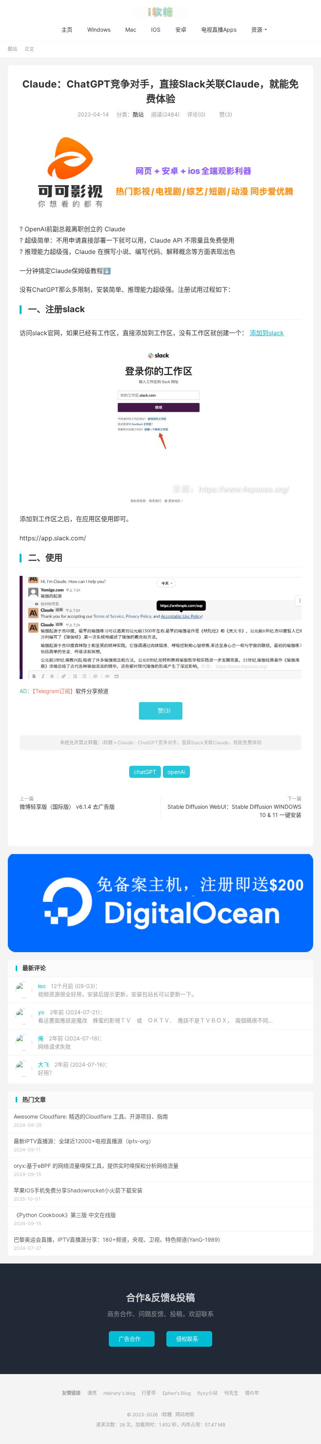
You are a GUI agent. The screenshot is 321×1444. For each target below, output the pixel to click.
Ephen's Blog (176, 1393)
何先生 (231, 1393)
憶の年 (252, 1393)
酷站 (12, 49)
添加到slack (267, 333)
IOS (155, 29)
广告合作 (132, 1338)
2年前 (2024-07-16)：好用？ (74, 1068)
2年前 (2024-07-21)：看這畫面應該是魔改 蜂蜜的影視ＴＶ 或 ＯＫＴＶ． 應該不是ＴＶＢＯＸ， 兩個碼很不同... (155, 1016)
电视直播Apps (218, 29)
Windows (98, 29)
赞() (222, 114)
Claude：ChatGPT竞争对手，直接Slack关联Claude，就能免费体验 (189, 742)
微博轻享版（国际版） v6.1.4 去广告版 (67, 806)
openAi (176, 771)
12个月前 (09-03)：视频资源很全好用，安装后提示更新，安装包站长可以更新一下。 (117, 990)
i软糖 (160, 12)
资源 (256, 29)
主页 (66, 29)
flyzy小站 (207, 1393)
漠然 (92, 1393)
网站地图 (184, 1414)
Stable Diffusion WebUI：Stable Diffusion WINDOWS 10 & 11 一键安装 (234, 810)
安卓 (180, 29)
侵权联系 (189, 1338)
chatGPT (145, 771)
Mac (130, 29)
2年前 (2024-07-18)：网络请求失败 (71, 1042)
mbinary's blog (119, 1393)
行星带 (149, 1393)
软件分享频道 (92, 691)
